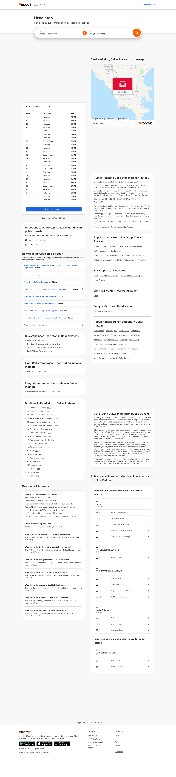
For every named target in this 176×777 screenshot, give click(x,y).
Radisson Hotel (123, 349)
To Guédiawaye (100, 251)
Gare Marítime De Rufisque (104, 349)
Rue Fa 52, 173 (111, 331)
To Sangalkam (129, 260)
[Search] (137, 33)
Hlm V (96, 296)
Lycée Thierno (99, 280)
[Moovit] (25, 4)
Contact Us (45, 752)
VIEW (43, 340)
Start (40, 31)
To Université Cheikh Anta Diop (130, 246)
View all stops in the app (53, 209)
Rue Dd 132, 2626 (129, 353)
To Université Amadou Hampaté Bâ (107, 260)
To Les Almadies (100, 246)
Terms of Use (23, 752)
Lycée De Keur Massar (102, 358)
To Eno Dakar (142, 260)
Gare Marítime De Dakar (103, 311)
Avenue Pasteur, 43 (101, 335)
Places (117, 739)
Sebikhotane (99, 331)
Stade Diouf (98, 344)
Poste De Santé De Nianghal (116, 344)
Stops (117, 745)
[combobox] (59, 34)
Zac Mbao (98, 340)
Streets (118, 742)
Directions (119, 752)
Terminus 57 (135, 331)
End (90, 31)
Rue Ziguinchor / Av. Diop (109, 276)
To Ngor (112, 246)
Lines (117, 736)
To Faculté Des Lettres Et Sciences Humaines (112, 255)
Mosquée (123, 340)
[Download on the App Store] (44, 743)
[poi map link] (122, 95)
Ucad (96, 276)
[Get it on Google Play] (27, 743)
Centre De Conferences (122, 358)
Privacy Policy (35, 752)
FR (90, 749)
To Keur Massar (138, 255)
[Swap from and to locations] (84, 33)
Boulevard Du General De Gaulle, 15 (107, 353)
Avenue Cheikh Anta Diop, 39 (132, 276)
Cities (117, 748)
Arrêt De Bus (136, 335)
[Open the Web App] (62, 743)
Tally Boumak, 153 (111, 340)
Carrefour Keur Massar (120, 335)
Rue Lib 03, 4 (124, 331)
